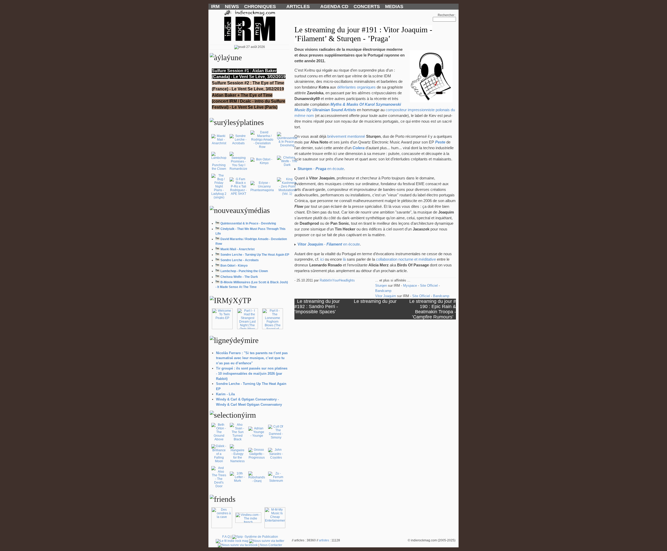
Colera (359, 148)
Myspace (410, 285)
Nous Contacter (271, 545)
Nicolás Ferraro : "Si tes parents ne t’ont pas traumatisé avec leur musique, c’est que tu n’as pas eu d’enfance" (252, 358)
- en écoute (321, 169)
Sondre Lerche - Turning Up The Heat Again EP (254, 254)
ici (322, 259)
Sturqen (381, 285)
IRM (215, 6)
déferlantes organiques (356, 87)
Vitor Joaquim (386, 296)
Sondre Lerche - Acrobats (239, 260)
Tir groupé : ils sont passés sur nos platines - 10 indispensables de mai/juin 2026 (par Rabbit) (251, 373)
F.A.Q (226, 537)
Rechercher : (447, 15)
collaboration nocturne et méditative (406, 259)
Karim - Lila (225, 394)
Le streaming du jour (375, 301)
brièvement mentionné (346, 136)
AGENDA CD (334, 6)
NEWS (232, 6)
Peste (440, 142)
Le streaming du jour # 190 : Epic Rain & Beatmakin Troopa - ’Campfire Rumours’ (432, 308)
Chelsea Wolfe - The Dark (239, 277)
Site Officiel (429, 285)
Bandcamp (383, 291)
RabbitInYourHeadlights (337, 280)
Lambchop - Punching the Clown (244, 271)
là (344, 259)
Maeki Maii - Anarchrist (237, 249)
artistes (324, 540)
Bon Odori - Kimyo (234, 265)
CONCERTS (367, 6)
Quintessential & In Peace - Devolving (248, 223)
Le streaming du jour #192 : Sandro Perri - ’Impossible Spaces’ (317, 306)
